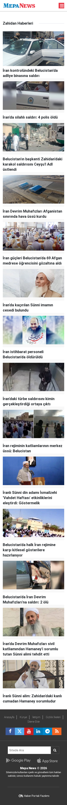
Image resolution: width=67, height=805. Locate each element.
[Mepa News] (19, 5)
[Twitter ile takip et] (19, 731)
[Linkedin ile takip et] (38, 731)
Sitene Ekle (34, 721)
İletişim (36, 717)
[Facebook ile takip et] (10, 731)
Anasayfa (9, 717)
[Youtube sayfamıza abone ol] (29, 731)
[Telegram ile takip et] (47, 731)
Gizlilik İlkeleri (53, 717)
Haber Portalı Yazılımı (36, 795)
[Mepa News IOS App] (48, 760)
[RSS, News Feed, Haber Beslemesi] (56, 731)
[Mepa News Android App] (18, 760)
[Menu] (62, 6)
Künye (23, 717)
